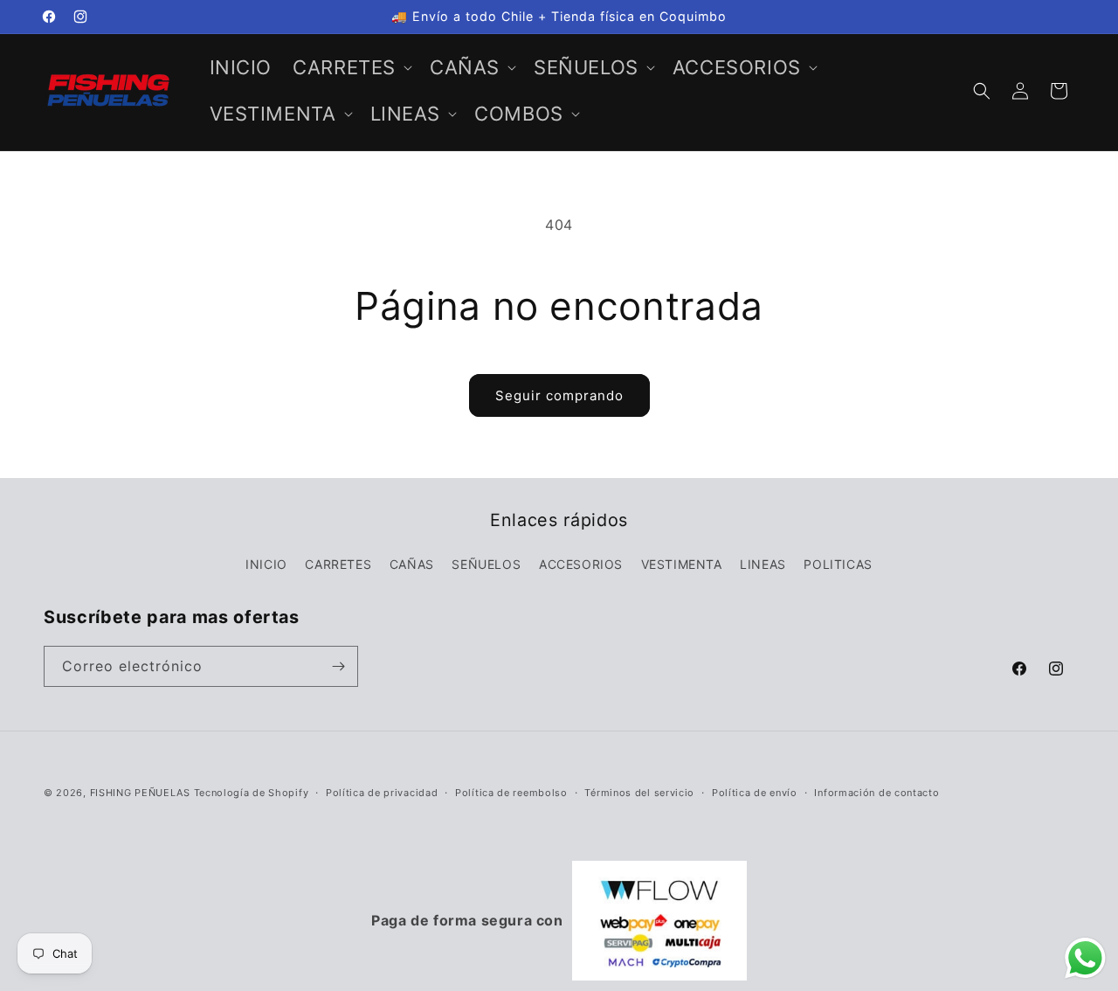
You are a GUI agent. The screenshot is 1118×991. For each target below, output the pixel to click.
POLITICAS (838, 564)
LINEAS (763, 564)
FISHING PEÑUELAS (142, 793)
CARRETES (338, 564)
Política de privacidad (382, 793)
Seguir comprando (559, 395)
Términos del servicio (639, 793)
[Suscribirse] (338, 666)
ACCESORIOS (581, 564)
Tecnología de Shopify (251, 793)
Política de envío (754, 793)
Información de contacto (876, 793)
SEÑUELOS (486, 564)
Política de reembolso (511, 793)
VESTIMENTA (681, 564)
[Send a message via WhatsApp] (1085, 958)
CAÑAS (412, 564)
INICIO (266, 564)
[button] (350, 68)
